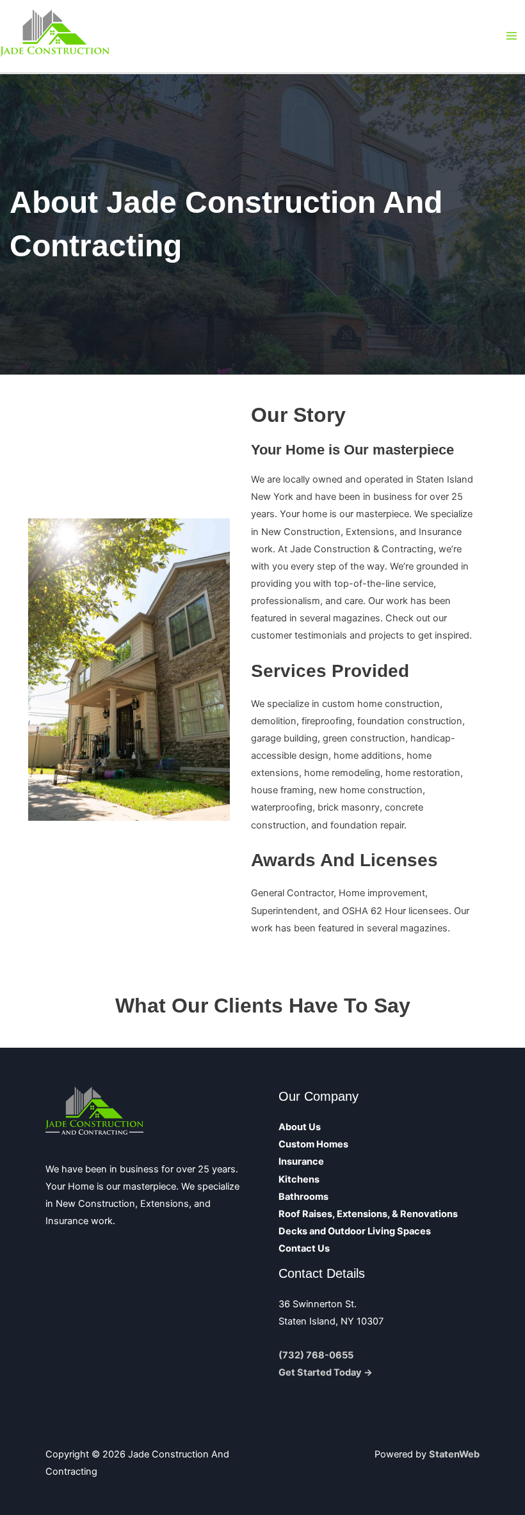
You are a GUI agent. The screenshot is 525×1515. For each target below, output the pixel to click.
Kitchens (299, 1179)
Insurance (301, 1161)
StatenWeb (454, 1454)
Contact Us (304, 1248)
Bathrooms (303, 1196)
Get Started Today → (326, 1372)
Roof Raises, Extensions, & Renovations (368, 1214)
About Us (300, 1127)
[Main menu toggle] (511, 35)
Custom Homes (313, 1144)
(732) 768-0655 (316, 1355)
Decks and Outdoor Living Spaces (355, 1231)
